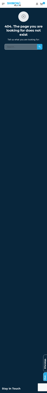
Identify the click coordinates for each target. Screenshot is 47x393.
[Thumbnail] (14, 4)
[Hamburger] (3, 4)
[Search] (39, 47)
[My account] (37, 4)
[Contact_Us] (45, 376)
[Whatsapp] (45, 362)
